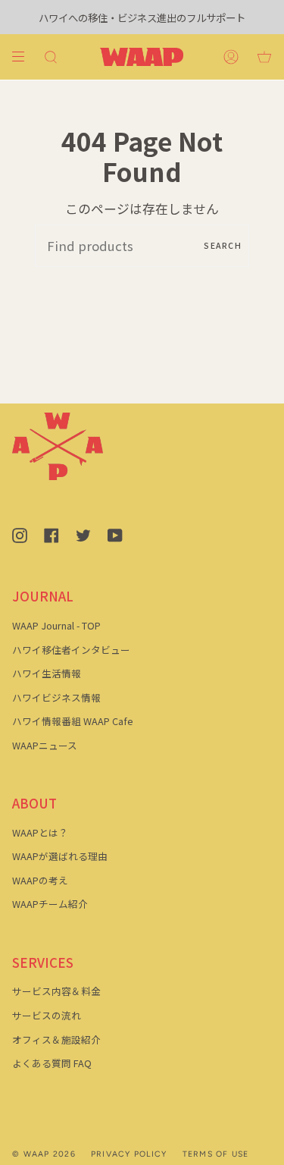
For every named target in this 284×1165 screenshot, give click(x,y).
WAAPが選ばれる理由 (60, 856)
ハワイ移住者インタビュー (71, 649)
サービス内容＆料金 (56, 991)
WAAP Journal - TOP (56, 625)
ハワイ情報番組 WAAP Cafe (72, 721)
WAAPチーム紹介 (50, 904)
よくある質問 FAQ (52, 1063)
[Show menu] (23, 57)
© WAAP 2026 (44, 1154)
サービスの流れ (46, 1015)
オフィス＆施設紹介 (56, 1039)
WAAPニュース (44, 745)
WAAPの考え (40, 880)
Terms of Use (216, 1154)
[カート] (264, 57)
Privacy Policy (129, 1154)
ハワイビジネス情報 (56, 697)
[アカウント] (231, 57)
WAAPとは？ (40, 832)
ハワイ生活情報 (46, 673)
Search (223, 245)
